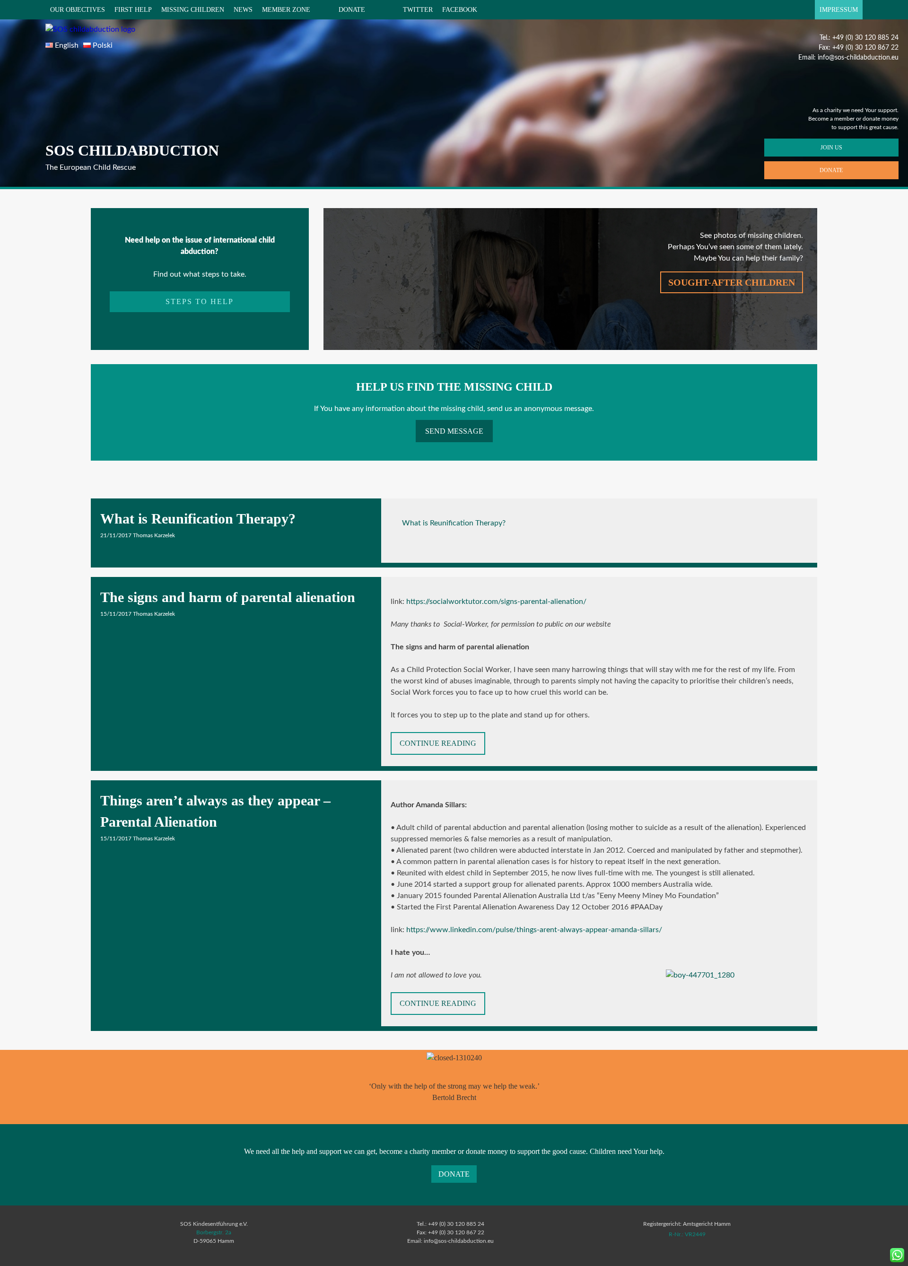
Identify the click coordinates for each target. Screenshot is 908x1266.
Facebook (459, 9)
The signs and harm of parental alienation (227, 597)
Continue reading (442, 747)
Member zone (286, 9)
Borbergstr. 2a (213, 1232)
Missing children (192, 9)
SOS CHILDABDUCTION (132, 150)
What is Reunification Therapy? (198, 518)
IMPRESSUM (839, 9)
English (67, 45)
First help (133, 9)
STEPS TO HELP (200, 301)
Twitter (418, 9)
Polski (103, 45)
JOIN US (831, 147)
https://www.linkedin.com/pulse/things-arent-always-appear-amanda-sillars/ (534, 930)
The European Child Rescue (90, 167)
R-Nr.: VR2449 (687, 1234)
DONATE (352, 9)
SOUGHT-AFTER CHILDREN (731, 282)
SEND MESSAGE (454, 431)
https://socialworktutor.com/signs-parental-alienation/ (496, 601)
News (243, 9)
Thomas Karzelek (154, 535)
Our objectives (77, 9)
